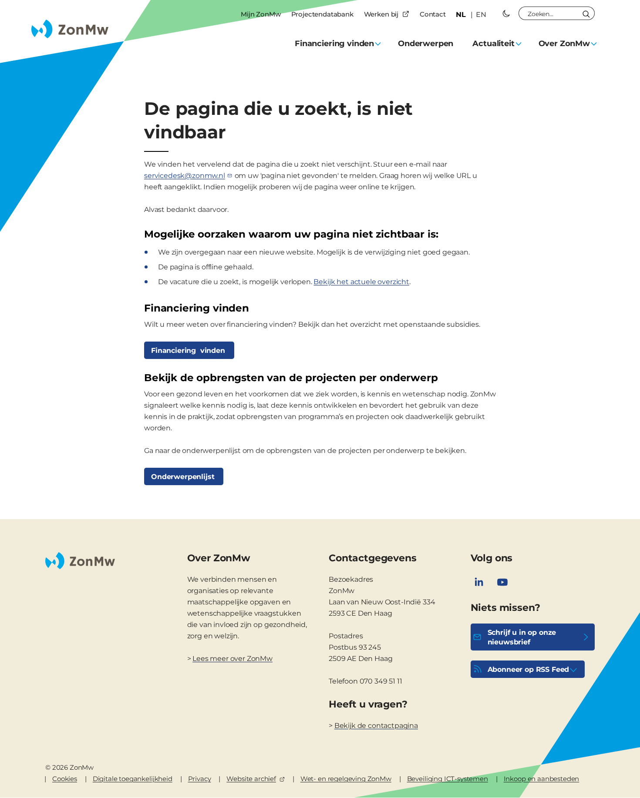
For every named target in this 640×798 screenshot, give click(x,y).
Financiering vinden (189, 350)
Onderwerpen (425, 43)
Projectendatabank (322, 14)
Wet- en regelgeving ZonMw (345, 779)
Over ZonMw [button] (564, 43)
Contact (433, 14)
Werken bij (381, 14)
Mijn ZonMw (260, 14)
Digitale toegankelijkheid (132, 779)
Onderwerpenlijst (183, 477)
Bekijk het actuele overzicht (361, 282)
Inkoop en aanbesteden (541, 779)
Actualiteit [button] (493, 43)
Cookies (64, 779)
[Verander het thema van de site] (506, 13)
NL (461, 14)
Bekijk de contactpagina (376, 725)
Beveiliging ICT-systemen (447, 779)
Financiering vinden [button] (334, 43)
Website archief (251, 779)
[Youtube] (502, 582)
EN (481, 14)
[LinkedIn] (479, 582)
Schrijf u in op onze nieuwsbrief (522, 637)
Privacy (199, 779)
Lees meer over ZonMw (232, 658)
